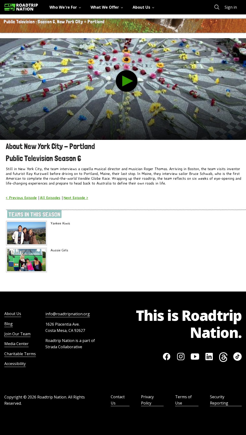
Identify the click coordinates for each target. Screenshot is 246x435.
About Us (12, 313)
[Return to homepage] (21, 7)
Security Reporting (219, 400)
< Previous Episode (21, 197)
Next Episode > (75, 197)
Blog (8, 323)
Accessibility (15, 363)
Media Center (16, 343)
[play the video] (126, 81)
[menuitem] (66, 7)
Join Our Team (17, 333)
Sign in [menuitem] (231, 7)
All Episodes (50, 197)
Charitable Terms (20, 353)
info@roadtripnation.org (67, 314)
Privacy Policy (147, 400)
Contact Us (118, 400)
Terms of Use (183, 400)
